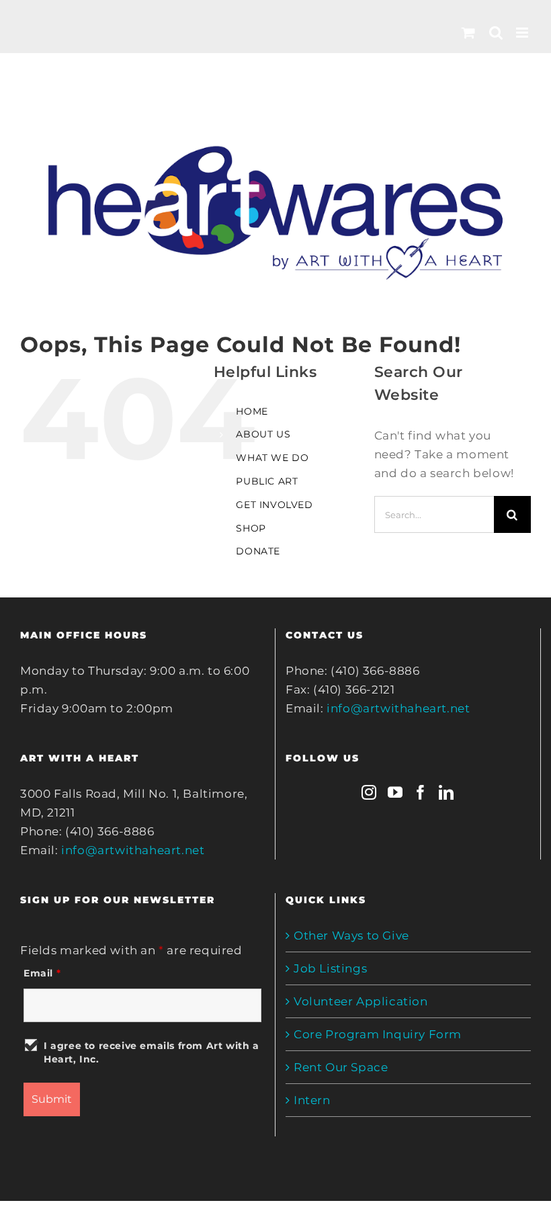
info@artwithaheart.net (132, 850)
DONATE (258, 551)
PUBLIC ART (267, 481)
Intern (312, 1100)
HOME (251, 411)
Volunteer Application (361, 1001)
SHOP (250, 528)
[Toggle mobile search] (496, 33)
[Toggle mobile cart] (469, 33)
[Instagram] (369, 792)
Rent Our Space (341, 1067)
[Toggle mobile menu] (523, 33)
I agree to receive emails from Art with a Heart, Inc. (151, 1052)
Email (42, 973)
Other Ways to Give (351, 935)
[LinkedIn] (446, 792)
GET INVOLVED (274, 505)
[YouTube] (395, 792)
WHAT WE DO (272, 458)
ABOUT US (263, 434)
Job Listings (330, 968)
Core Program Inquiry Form (378, 1034)
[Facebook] (421, 792)
